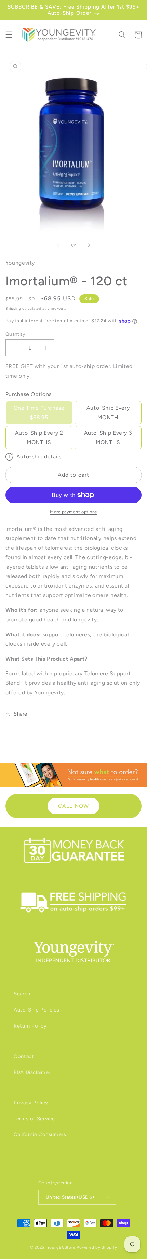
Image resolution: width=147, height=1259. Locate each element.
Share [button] (20, 714)
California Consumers (40, 1134)
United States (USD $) (70, 1197)
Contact (24, 1056)
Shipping (13, 308)
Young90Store (61, 1247)
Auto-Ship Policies (36, 1010)
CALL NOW (73, 806)
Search (22, 994)
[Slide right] (88, 245)
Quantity (15, 334)
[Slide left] (58, 245)
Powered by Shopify (97, 1247)
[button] (9, 35)
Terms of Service (34, 1119)
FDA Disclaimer (32, 1072)
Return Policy (30, 1026)
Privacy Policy (31, 1103)
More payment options (73, 511)
